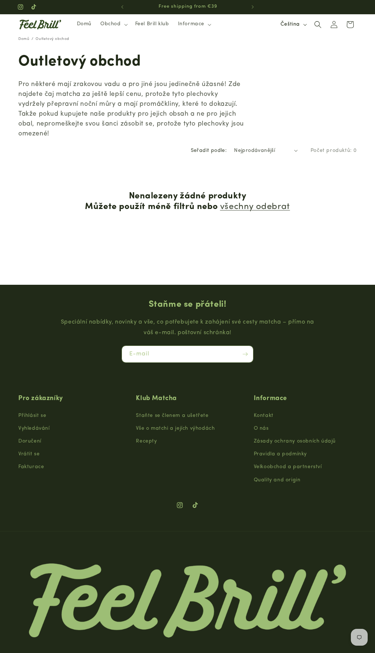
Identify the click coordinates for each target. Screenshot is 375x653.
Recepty (146, 441)
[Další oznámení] (253, 7)
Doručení (29, 441)
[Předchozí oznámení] (122, 7)
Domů (23, 39)
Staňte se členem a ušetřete (172, 415)
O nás (261, 428)
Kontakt (264, 415)
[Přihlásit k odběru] (245, 354)
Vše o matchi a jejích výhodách (175, 428)
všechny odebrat (255, 206)
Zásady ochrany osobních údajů (295, 441)
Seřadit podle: (209, 150)
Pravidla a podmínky (280, 454)
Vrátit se (29, 454)
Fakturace (31, 467)
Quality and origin (277, 480)
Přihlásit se (32, 415)
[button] (113, 24)
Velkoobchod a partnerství (288, 467)
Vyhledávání (34, 428)
